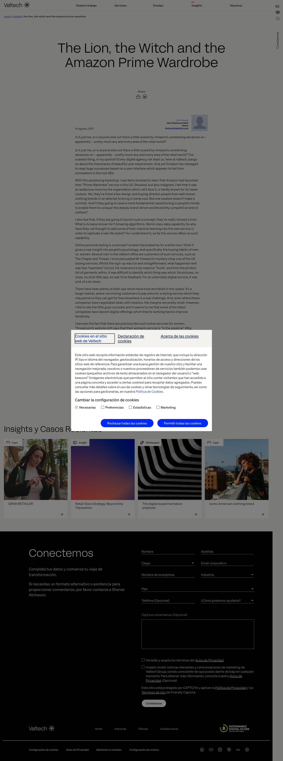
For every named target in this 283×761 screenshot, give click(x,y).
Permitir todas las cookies (182, 423)
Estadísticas (142, 407)
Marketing (168, 407)
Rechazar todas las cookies (127, 423)
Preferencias (114, 407)
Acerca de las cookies (180, 336)
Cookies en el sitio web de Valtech (91, 338)
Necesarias (87, 407)
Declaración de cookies (131, 338)
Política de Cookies (149, 391)
